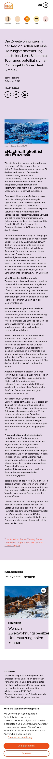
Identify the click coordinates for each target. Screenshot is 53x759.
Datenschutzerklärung (20, 737)
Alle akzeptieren (26, 746)
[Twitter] (16, 94)
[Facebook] (8, 94)
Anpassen (26, 753)
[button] (45, 5)
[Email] (24, 94)
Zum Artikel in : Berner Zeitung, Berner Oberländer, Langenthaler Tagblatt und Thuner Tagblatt (24, 542)
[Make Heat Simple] (9, 5)
